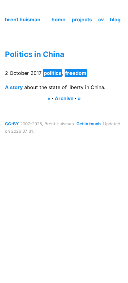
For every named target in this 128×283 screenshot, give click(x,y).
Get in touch (88, 123)
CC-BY (12, 123)
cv (101, 19)
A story (14, 87)
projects (82, 19)
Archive (64, 98)
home (59, 19)
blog (115, 19)
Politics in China (34, 54)
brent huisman (22, 19)
